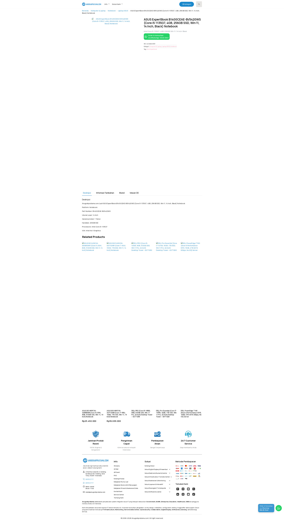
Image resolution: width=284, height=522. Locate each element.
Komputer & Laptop (98, 11)
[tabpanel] (142, 215)
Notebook (112, 11)
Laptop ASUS (123, 11)
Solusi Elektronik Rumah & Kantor (156, 473)
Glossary (117, 465)
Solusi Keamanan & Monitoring (155, 480)
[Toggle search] (199, 4)
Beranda (85, 11)
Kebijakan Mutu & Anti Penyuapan (125, 484)
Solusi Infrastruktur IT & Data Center (157, 476)
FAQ (115, 475)
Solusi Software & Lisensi (153, 491)
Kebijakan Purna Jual (121, 481)
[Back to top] (278, 516)
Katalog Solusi (149, 465)
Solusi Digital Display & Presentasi (156, 469)
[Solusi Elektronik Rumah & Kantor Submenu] (169, 472)
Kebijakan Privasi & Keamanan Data (126, 488)
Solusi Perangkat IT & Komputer (155, 488)
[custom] (178, 489)
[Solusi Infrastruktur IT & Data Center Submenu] (171, 476)
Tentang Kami (119, 497)
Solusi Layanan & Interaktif (154, 484)
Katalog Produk (119, 478)
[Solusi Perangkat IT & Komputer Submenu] (169, 487)
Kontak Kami (118, 491)
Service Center (119, 494)
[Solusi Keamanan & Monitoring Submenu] (169, 479)
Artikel (116, 468)
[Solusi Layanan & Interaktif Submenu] (169, 483)
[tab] (87, 193)
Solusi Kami (116, 4)
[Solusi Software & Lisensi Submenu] (169, 491)
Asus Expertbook (152, 49)
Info (106, 4)
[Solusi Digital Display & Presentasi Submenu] (169, 468)
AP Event (117, 472)
